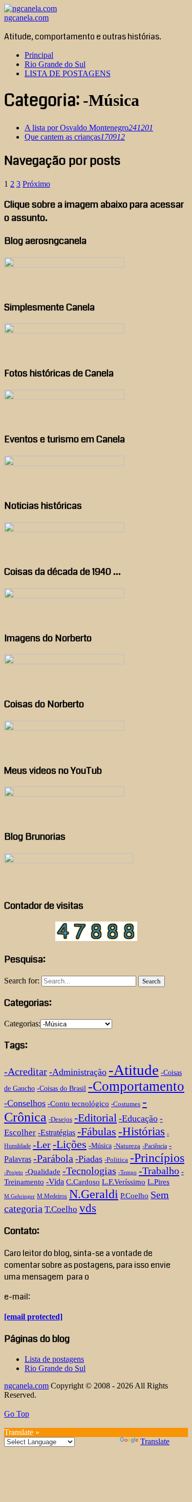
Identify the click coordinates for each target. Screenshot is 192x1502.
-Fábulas (96, 1132)
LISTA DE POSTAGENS (68, 73)
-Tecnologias (89, 1170)
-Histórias (141, 1131)
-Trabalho (159, 1170)
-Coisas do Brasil (61, 1088)
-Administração (77, 1072)
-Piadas (88, 1159)
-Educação (138, 1118)
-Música (100, 1146)
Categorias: (22, 1023)
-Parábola (53, 1158)
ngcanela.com (26, 17)
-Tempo (127, 1172)
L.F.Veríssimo (123, 1181)
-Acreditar (25, 1071)
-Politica (116, 1159)
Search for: (21, 980)
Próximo (36, 184)
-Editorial (95, 1117)
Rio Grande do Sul (55, 64)
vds (87, 1208)
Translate (154, 1441)
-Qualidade (42, 1172)
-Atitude (134, 1070)
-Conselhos (25, 1103)
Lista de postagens (54, 1359)
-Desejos (60, 1119)
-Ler (42, 1144)
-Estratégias (56, 1132)
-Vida (55, 1181)
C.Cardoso (83, 1182)
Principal (39, 55)
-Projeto (13, 1172)
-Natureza (127, 1146)
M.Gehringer (19, 1196)
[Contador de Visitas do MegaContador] (96, 938)
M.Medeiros (52, 1196)
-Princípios (157, 1157)
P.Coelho (134, 1196)
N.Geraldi (93, 1194)
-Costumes (125, 1104)
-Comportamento (136, 1086)
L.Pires (158, 1182)
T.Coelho (61, 1209)
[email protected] (33, 1316)
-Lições (70, 1144)
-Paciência (154, 1146)
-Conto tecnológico (78, 1103)
